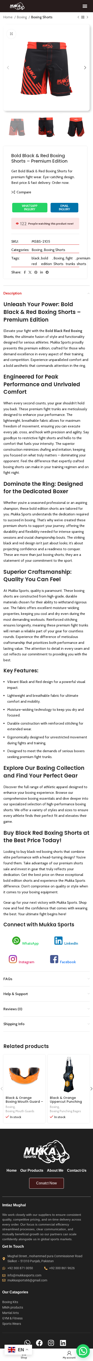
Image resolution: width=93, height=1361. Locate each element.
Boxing (22, 17)
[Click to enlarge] (11, 33)
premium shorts (83, 261)
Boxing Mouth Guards (20, 1111)
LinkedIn (71, 943)
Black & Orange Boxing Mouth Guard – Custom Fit (24, 1101)
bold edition (46, 261)
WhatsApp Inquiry (29, 207)
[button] (84, 6)
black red (36, 261)
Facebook (68, 962)
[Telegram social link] (47, 272)
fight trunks (70, 261)
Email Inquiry (64, 207)
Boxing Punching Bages (65, 1111)
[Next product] (87, 17)
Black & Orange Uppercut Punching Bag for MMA (66, 1101)
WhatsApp (30, 943)
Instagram (26, 962)
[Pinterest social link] (36, 272)
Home (8, 17)
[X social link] (30, 272)
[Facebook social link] (24, 272)
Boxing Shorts (41, 17)
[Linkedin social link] (41, 272)
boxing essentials (41, 798)
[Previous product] (78, 17)
